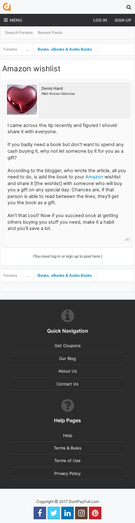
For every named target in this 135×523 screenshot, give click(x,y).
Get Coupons (68, 345)
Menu (16, 20)
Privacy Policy (67, 473)
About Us (67, 370)
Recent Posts (50, 32)
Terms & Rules (67, 447)
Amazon (94, 177)
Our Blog (67, 358)
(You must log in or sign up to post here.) (67, 256)
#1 (128, 239)
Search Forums (19, 32)
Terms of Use (67, 460)
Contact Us (67, 383)
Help (67, 435)
